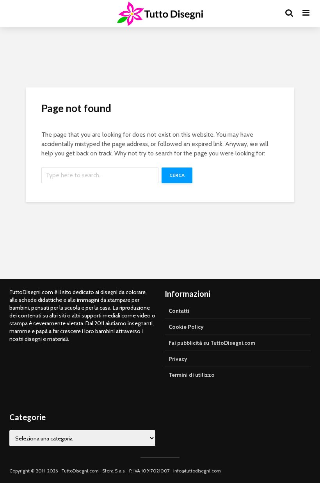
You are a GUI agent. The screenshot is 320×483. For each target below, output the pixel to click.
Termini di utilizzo (192, 374)
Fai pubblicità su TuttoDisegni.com (212, 342)
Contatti (179, 310)
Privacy (178, 358)
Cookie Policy (186, 326)
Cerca (177, 175)
